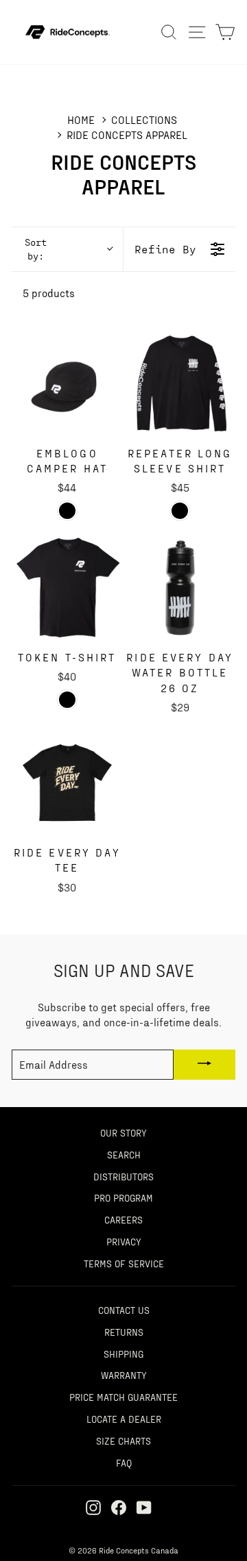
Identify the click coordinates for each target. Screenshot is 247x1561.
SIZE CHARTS (123, 1440)
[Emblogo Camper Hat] (67, 383)
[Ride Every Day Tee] (67, 782)
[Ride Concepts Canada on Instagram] (93, 1507)
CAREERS (123, 1219)
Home (81, 119)
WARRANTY (124, 1375)
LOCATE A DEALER (123, 1418)
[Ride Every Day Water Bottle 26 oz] (180, 588)
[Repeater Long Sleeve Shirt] (180, 383)
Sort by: (36, 249)
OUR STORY (123, 1132)
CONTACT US (124, 1310)
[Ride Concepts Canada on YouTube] (144, 1507)
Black (67, 510)
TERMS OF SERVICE (124, 1263)
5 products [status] (49, 292)
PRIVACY (123, 1241)
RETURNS (123, 1331)
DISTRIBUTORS (123, 1176)
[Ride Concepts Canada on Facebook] (118, 1507)
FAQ (124, 1462)
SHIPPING (123, 1353)
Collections (144, 119)
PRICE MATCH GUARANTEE (123, 1397)
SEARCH (124, 1154)
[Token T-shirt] (67, 588)
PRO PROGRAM (123, 1197)
